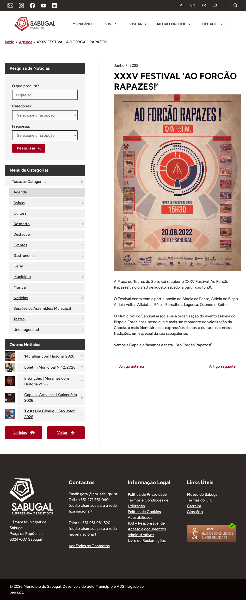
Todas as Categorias (29, 181)
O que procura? (25, 86)
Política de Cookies (144, 511)
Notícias (20, 298)
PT (182, 5)
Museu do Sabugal (202, 494)
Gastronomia (24, 255)
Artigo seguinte (224, 366)
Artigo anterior (129, 366)
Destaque (21, 234)
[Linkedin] (54, 5)
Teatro (19, 319)
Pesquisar (26, 148)
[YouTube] (43, 5)
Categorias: (22, 106)
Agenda (20, 192)
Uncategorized (26, 329)
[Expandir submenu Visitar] (145, 24)
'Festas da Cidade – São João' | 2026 (50, 414)
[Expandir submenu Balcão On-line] (189, 24)
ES (215, 5)
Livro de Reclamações (147, 540)
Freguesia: (21, 126)
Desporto (21, 224)
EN (192, 5)
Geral (18, 266)
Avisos (19, 202)
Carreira (194, 506)
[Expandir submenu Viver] (119, 24)
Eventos (20, 245)
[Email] (10, 5)
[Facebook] (32, 5)
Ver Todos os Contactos (89, 546)
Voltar (62, 432)
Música (19, 287)
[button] (235, 5)
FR (204, 5)
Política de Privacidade (147, 494)
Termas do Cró (199, 500)
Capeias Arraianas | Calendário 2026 (50, 397)
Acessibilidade (140, 517)
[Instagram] (21, 5)
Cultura (19, 213)
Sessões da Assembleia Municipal (42, 308)
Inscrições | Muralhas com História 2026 (46, 381)
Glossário (195, 511)
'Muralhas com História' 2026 (49, 356)
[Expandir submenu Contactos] (225, 24)
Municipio (22, 276)
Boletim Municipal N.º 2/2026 (49, 367)
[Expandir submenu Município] (95, 24)
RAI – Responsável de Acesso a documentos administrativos (147, 529)
